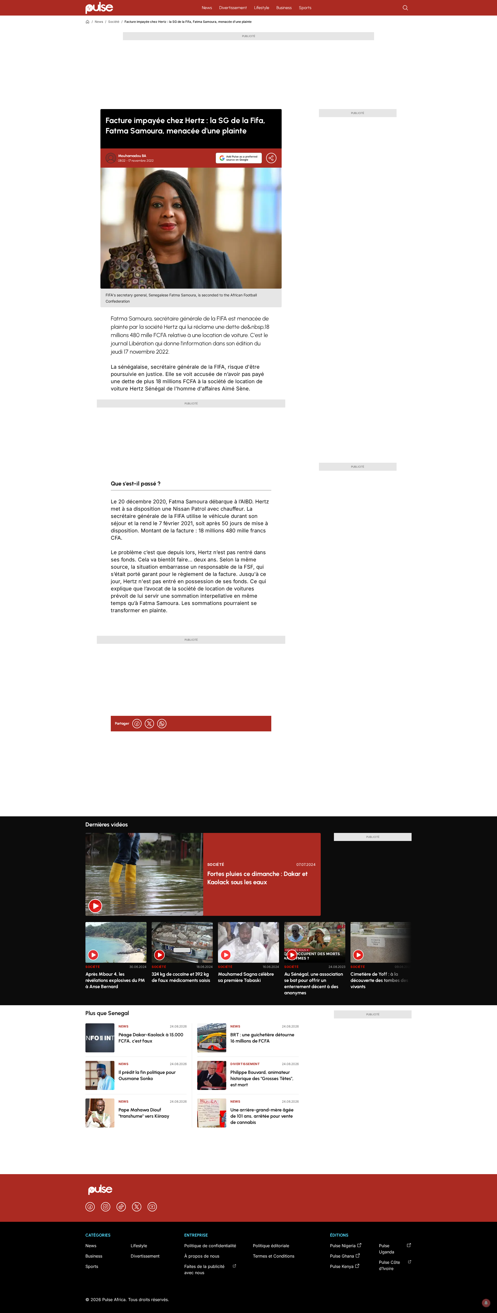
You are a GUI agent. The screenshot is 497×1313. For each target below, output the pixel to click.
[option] (116, 961)
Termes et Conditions (273, 1256)
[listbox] (248, 960)
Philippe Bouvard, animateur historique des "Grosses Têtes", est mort (262, 1078)
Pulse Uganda (386, 1248)
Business (284, 7)
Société (113, 22)
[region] (248, 960)
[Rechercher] (406, 7)
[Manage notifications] (486, 1303)
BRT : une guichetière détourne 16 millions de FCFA (262, 1038)
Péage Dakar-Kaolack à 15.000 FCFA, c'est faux (151, 1038)
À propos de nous (201, 1256)
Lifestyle (261, 7)
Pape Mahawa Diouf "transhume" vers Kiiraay (144, 1113)
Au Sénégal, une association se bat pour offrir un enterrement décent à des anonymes (313, 983)
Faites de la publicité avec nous (204, 1269)
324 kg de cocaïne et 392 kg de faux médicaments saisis (181, 977)
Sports (305, 7)
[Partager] (271, 158)
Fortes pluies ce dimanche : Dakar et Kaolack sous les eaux (257, 878)
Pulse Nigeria (343, 1245)
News (207, 7)
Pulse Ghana (342, 1256)
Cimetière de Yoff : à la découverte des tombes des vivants (379, 980)
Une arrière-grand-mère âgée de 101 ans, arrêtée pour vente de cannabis (262, 1116)
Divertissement (233, 7)
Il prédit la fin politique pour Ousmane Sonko (147, 1075)
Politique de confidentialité (210, 1245)
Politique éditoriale (271, 1245)
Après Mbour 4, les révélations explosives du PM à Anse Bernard (115, 980)
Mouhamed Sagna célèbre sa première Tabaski (246, 977)
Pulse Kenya (342, 1266)
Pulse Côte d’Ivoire (389, 1265)
